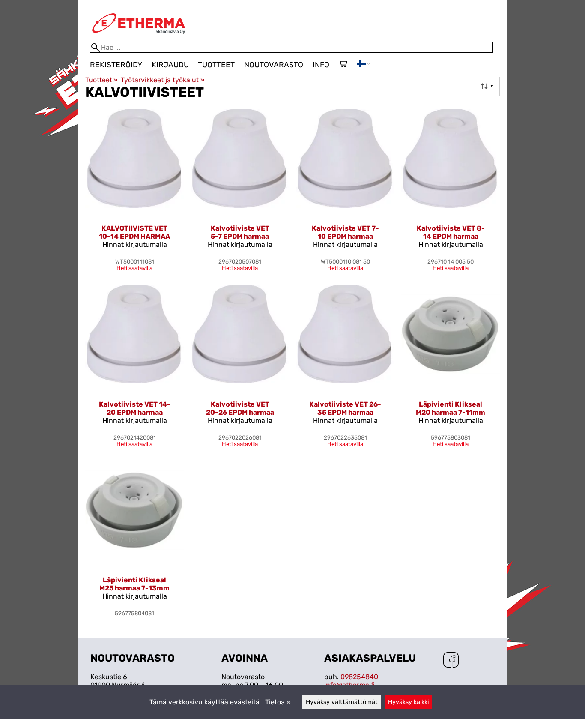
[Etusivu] (138, 38)
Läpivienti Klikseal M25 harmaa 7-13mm (134, 584)
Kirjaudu (170, 64)
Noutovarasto (273, 64)
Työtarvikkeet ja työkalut (162, 80)
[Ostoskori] (342, 64)
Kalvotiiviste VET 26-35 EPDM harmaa (345, 408)
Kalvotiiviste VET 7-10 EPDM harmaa (345, 232)
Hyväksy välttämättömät (342, 702)
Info (321, 64)
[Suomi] (363, 65)
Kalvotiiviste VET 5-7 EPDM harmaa (240, 232)
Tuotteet (216, 64)
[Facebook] (451, 660)
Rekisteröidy (116, 64)
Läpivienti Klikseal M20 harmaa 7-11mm (450, 408)
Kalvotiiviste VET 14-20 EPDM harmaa (134, 408)
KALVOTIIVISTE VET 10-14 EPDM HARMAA (134, 232)
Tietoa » (278, 702)
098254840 (359, 677)
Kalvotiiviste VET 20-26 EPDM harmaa (240, 408)
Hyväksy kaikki (408, 702)
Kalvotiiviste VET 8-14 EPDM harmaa (451, 232)
